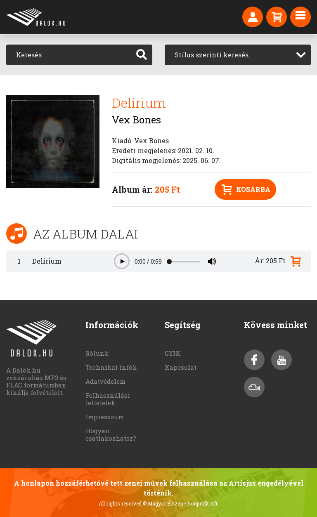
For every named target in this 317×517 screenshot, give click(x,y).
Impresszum (104, 417)
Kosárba (253, 189)
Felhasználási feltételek (107, 399)
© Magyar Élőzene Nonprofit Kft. (181, 503)
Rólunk (97, 353)
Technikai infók (111, 367)
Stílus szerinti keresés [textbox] (211, 54)
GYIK (172, 353)
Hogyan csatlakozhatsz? (110, 434)
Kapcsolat (180, 367)
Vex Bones (136, 119)
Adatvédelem (105, 381)
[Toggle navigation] (300, 17)
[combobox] (238, 55)
